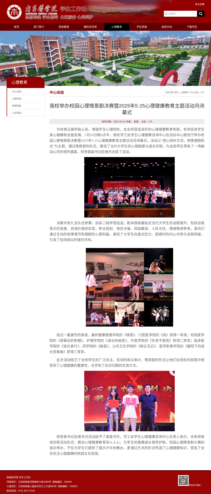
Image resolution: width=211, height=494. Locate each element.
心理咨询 (16, 98)
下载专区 (192, 26)
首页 (16, 26)
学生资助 (141, 26)
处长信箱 (199, 4)
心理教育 (116, 26)
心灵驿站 (16, 112)
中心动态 (16, 91)
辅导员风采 (90, 26)
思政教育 (64, 26)
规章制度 (16, 105)
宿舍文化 (167, 26)
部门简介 (39, 26)
